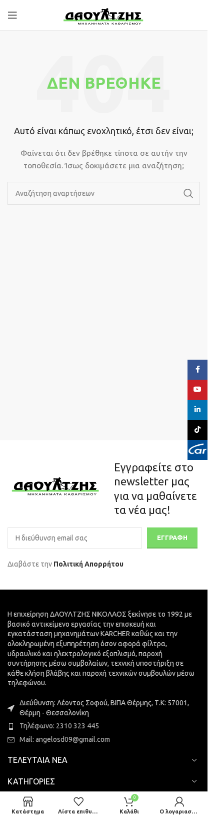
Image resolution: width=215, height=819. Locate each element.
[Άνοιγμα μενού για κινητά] (12, 15)
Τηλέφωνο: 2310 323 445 (59, 726)
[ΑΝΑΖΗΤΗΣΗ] (188, 193)
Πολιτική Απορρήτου (89, 564)
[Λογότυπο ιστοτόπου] (104, 15)
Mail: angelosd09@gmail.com (65, 739)
